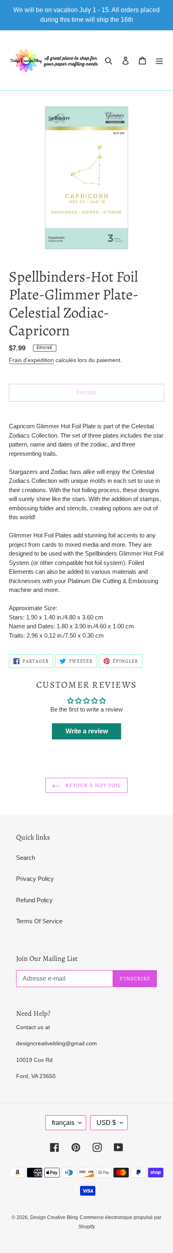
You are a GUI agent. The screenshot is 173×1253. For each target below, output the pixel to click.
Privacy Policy (35, 878)
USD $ (106, 1122)
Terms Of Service (39, 921)
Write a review (87, 731)
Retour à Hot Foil (92, 785)
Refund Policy (34, 900)
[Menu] (159, 60)
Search (25, 857)
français (63, 1122)
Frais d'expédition (31, 360)
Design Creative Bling (54, 1217)
